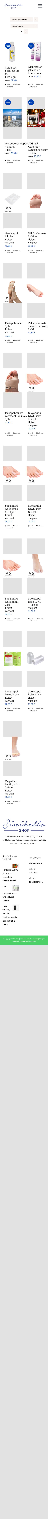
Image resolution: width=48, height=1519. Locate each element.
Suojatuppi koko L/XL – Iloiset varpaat (34, 603)
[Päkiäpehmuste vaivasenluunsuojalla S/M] (12, 380)
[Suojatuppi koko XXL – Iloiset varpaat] (36, 658)
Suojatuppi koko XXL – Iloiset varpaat (35, 696)
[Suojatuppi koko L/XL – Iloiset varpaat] (36, 566)
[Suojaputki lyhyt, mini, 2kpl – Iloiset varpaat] (12, 566)
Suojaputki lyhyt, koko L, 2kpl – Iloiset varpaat (34, 419)
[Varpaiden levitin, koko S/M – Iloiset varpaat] (12, 748)
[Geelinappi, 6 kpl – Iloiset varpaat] (12, 200)
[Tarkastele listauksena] (26, 31)
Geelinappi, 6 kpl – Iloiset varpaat (11, 238)
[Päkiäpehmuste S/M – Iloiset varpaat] (12, 290)
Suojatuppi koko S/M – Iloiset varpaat (12, 696)
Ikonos (35, 939)
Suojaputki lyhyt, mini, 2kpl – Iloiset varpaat (11, 604)
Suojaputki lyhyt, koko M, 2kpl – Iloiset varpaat (11, 512)
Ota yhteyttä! (35, 857)
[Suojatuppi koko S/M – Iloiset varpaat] (12, 658)
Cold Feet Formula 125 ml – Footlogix (12, 72)
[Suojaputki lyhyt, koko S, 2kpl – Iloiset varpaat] (36, 473)
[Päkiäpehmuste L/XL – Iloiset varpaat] (36, 200)
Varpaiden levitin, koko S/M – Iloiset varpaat (12, 787)
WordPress (32, 941)
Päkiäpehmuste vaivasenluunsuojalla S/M (17, 416)
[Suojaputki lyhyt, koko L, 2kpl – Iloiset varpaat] (36, 380)
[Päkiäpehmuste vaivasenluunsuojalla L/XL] (36, 290)
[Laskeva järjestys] (36, 19)
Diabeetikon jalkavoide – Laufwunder (35, 70)
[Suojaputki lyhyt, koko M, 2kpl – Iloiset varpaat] (12, 473)
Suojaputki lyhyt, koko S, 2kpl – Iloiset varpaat (34, 512)
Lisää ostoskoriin (9, 86)
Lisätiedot (17, 85)
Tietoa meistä (35, 863)
